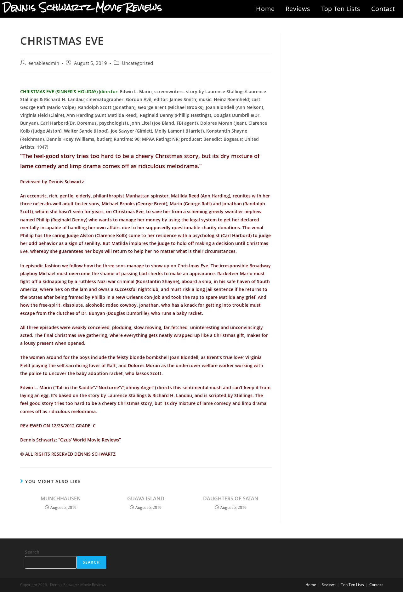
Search (32, 552)
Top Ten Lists (340, 8)
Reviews (298, 8)
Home (265, 8)
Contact (383, 8)
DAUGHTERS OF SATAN (230, 498)
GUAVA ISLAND (145, 498)
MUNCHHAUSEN (61, 498)
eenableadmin (43, 63)
